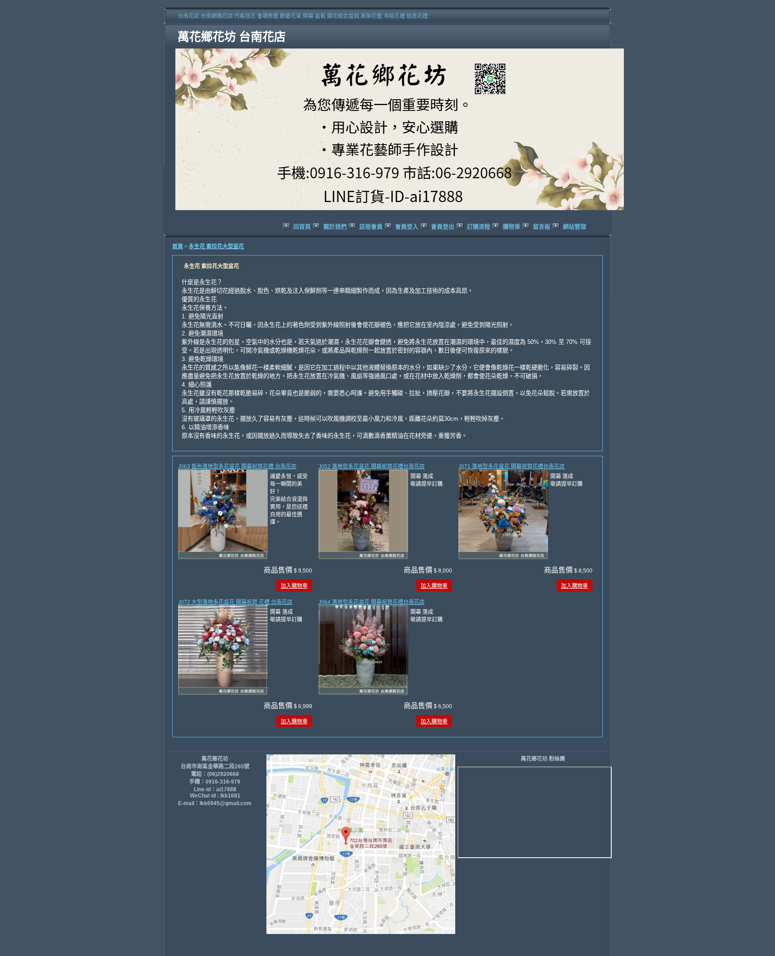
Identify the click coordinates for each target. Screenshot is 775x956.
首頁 (177, 246)
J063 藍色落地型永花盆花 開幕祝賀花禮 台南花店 (237, 466)
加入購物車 (294, 586)
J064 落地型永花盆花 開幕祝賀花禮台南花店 (371, 602)
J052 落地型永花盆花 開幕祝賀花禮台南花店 (371, 466)
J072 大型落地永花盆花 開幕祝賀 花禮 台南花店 (235, 602)
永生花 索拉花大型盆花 (216, 246)
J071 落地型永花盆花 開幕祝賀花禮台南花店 (511, 466)
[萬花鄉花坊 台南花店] (400, 210)
